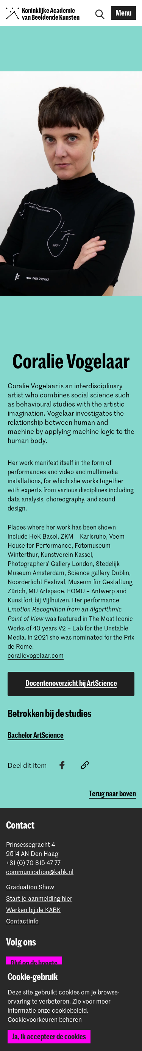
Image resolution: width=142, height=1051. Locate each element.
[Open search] (100, 12)
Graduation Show (30, 887)
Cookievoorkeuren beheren (45, 1019)
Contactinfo (22, 921)
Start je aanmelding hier (39, 898)
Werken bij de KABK (33, 909)
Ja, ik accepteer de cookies (49, 1036)
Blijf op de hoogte (34, 963)
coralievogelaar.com (36, 655)
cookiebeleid (69, 1010)
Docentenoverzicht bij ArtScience (71, 683)
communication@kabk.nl (39, 871)
